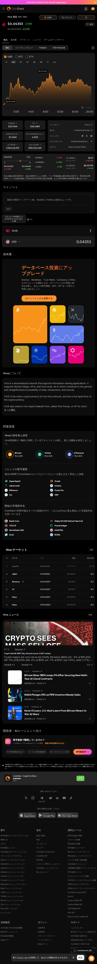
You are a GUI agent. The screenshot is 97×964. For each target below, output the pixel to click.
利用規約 (41, 932)
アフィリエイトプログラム (11, 856)
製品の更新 (40, 835)
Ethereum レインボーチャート (80, 856)
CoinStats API (41, 856)
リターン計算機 (74, 840)
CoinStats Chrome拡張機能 (12, 928)
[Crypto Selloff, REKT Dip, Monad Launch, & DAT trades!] (48, 633)
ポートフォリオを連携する (39, 298)
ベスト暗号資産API (38, 752)
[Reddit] (91, 136)
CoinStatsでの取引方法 (80, 944)
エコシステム (6, 912)
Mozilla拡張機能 (7, 936)
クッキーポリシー (45, 940)
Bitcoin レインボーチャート (79, 852)
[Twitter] (87, 136)
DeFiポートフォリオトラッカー (13, 860)
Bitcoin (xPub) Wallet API (78, 917)
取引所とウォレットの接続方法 (83, 932)
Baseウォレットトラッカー (11, 888)
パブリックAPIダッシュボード (48, 864)
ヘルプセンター (77, 928)
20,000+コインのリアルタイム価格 (82, 880)
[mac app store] (67, 815)
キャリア (39, 848)
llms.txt (70, 896)
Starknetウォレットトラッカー (13, 864)
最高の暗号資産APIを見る (54, 743)
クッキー (25, 957)
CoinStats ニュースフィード (47, 868)
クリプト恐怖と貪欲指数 (77, 860)
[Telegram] (82, 136)
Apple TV (5, 940)
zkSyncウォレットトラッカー (13, 868)
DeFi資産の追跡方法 (79, 936)
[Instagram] (32, 799)
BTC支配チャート (75, 872)
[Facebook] (70, 799)
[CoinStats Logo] (15, 8)
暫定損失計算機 (74, 844)
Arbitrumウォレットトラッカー (13, 872)
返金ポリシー (43, 944)
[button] (92, 130)
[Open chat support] (91, 958)
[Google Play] (47, 815)
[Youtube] (64, 799)
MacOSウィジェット (9, 932)
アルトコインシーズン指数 (78, 876)
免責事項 (41, 928)
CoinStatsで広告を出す (45, 852)
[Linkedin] (57, 799)
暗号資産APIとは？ (17, 752)
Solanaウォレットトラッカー (12, 876)
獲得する (4, 840)
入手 (80, 778)
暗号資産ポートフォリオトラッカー (15, 835)
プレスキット (41, 844)
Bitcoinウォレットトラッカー (12, 900)
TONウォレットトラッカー (11, 892)
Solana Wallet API (75, 904)
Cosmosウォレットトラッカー (13, 880)
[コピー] (92, 130)
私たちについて (42, 872)
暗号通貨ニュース (8, 848)
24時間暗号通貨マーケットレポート (82, 868)
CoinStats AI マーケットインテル (14, 852)
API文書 (39, 860)
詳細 (91, 550)
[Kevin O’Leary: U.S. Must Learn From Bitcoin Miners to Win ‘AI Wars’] (15, 713)
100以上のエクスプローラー (79, 884)
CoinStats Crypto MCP (77, 892)
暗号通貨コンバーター (76, 848)
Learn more (61, 2)
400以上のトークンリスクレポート (82, 888)
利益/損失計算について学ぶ (82, 940)
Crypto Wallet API (75, 900)
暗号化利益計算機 (75, 835)
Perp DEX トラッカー (9, 908)
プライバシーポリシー (47, 936)
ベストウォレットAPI (61, 752)
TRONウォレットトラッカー (12, 896)
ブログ (3, 844)
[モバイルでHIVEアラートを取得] (86, 17)
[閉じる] (94, 2)
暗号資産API (81, 752)
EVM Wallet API (74, 908)
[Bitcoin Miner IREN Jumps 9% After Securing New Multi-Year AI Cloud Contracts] (15, 677)
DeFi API (71, 912)
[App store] (28, 815)
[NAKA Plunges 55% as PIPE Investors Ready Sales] (15, 695)
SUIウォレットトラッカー (11, 904)
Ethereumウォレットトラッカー (13, 884)
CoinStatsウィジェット (77, 864)
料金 (38, 840)
